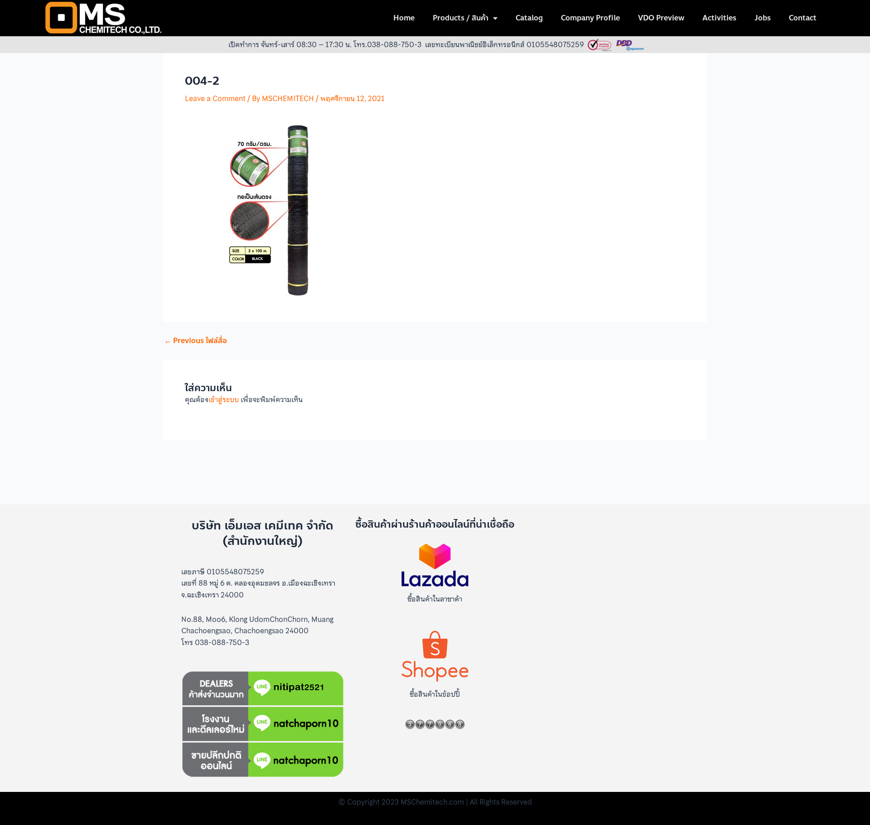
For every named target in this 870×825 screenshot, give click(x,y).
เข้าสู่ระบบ (223, 399)
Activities (719, 18)
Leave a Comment (215, 98)
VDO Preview (661, 18)
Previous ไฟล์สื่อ (195, 341)
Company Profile (590, 18)
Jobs (762, 18)
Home (404, 18)
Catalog (529, 18)
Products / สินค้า (460, 18)
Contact (803, 18)
